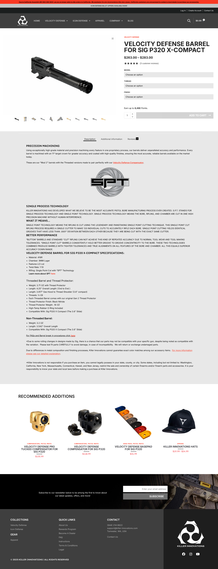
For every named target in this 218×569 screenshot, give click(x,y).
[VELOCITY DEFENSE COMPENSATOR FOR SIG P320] (86, 422)
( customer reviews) (149, 63)
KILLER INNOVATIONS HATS (180, 446)
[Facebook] (184, 554)
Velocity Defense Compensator (128, 162)
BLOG (130, 20)
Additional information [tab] (111, 139)
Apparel (180, 444)
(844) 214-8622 (115, 525)
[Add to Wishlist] (55, 406)
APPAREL (99, 20)
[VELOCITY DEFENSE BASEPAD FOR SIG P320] (133, 422)
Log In (183, 10)
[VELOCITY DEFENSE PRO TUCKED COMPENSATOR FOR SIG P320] (39, 422)
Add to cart (197, 115)
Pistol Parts (46, 444)
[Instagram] (191, 554)
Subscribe (156, 496)
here (53, 273)
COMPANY (115, 20)
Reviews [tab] (133, 139)
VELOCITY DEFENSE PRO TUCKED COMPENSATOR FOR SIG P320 (39, 449)
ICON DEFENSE (80, 20)
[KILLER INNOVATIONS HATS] (180, 422)
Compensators (33, 444)
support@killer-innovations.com (122, 528)
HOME (37, 20)
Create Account (194, 10)
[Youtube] (198, 554)
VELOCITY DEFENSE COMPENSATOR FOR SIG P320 (86, 447)
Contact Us (208, 10)
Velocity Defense (131, 37)
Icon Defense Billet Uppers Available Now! (109, 6)
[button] (113, 39)
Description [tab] (89, 139)
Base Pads (127, 444)
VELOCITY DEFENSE (55, 20)
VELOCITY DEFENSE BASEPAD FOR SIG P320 (133, 447)
